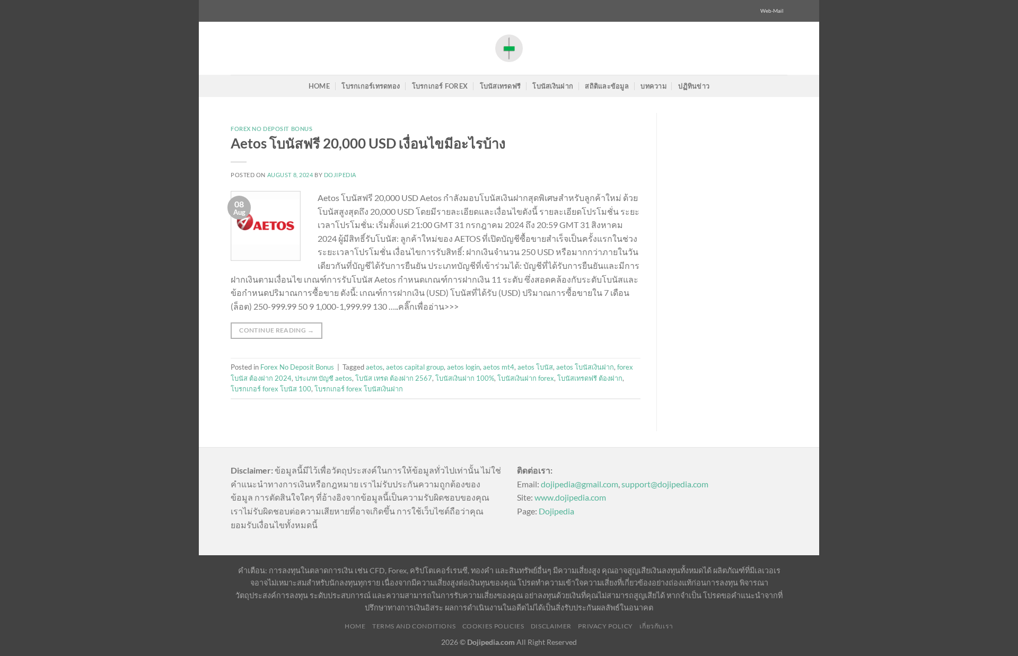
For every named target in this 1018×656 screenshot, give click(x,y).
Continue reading (276, 330)
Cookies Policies (493, 626)
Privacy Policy (605, 626)
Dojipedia (556, 511)
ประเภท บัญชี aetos (323, 378)
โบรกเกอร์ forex (440, 86)
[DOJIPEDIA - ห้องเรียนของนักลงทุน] (509, 48)
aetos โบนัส (535, 367)
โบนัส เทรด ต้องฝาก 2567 (393, 378)
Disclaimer (551, 626)
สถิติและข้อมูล (607, 86)
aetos (374, 367)
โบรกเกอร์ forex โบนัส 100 (271, 388)
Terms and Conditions (413, 626)
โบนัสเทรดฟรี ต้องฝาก (589, 378)
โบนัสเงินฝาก (552, 86)
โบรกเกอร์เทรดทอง (370, 86)
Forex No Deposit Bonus (271, 128)
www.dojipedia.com (570, 497)
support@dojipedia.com (664, 484)
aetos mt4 (498, 367)
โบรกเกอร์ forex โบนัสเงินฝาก (358, 388)
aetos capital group (415, 367)
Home (319, 86)
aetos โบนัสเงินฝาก (585, 367)
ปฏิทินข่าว (693, 86)
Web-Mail (772, 11)
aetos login (463, 367)
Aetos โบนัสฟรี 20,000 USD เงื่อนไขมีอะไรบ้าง (368, 143)
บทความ (653, 86)
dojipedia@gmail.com (579, 484)
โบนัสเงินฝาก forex (525, 378)
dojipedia (340, 174)
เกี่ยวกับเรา (656, 626)
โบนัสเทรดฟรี (500, 86)
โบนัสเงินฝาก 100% (464, 378)
